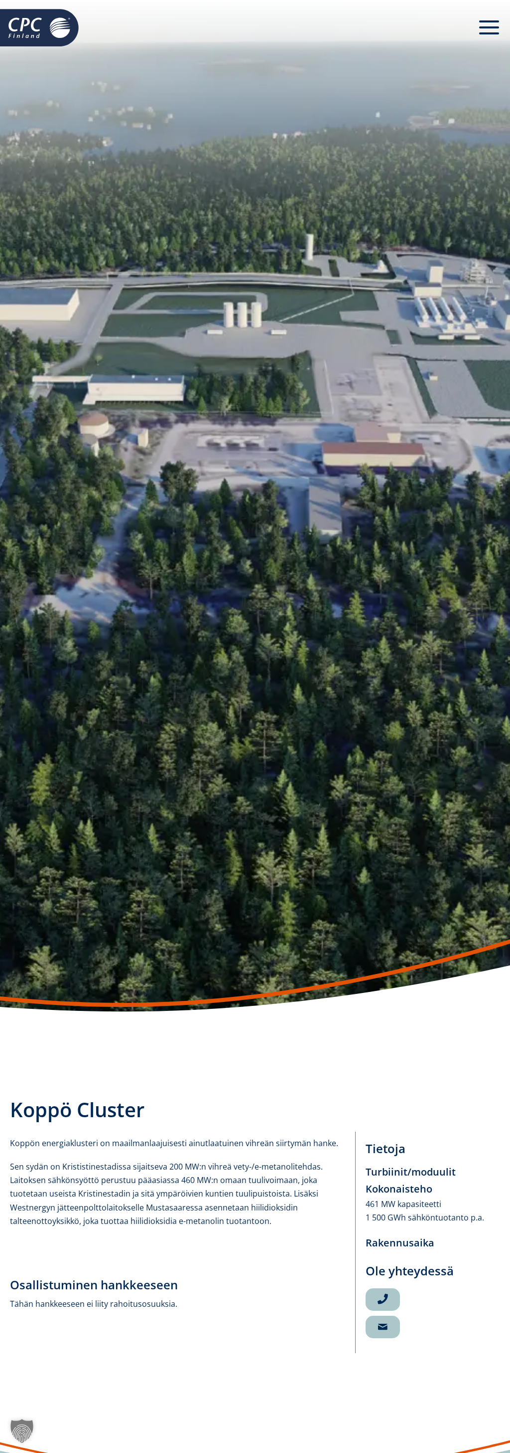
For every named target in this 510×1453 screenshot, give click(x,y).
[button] (489, 27)
